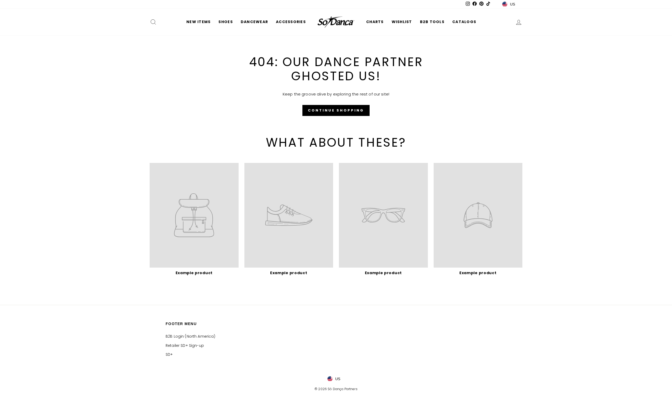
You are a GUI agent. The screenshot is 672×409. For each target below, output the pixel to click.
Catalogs (464, 21)
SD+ (169, 354)
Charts (375, 21)
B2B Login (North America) (191, 336)
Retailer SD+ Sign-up (185, 345)
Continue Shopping (336, 110)
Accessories (291, 21)
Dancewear (254, 21)
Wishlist (402, 21)
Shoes (225, 21)
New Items (198, 21)
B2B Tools (432, 21)
